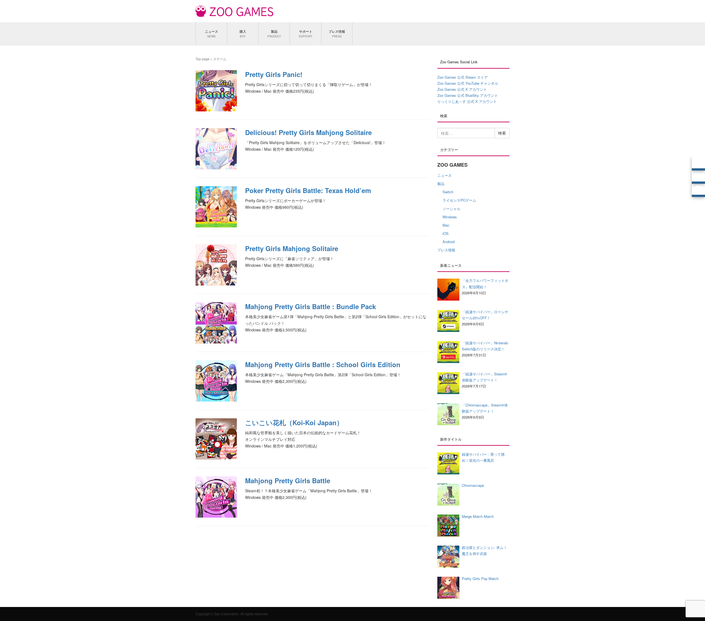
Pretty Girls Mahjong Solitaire (291, 248)
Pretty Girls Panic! (273, 74)
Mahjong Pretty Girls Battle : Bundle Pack (310, 306)
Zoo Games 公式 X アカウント (462, 89)
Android (449, 241)
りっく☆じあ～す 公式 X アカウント (467, 101)
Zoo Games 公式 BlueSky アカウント (467, 95)
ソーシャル (451, 208)
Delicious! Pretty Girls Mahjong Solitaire (308, 132)
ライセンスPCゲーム (459, 200)
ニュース (444, 175)
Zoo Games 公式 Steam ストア (462, 77)
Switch (448, 191)
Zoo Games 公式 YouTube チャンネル (467, 83)
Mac (446, 225)
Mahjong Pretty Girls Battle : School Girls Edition (322, 364)
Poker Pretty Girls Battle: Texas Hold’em (308, 190)
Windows (450, 216)
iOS (446, 233)
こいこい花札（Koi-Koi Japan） (294, 422)
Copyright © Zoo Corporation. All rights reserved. (232, 613)
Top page (203, 58)
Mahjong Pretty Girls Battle (287, 480)
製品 (440, 183)
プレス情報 (446, 249)
